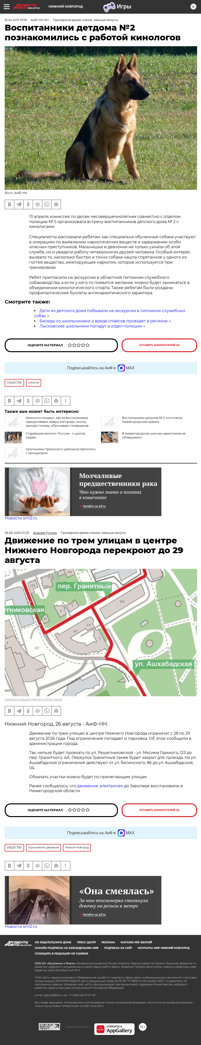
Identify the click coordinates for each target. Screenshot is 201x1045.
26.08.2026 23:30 (17, 533)
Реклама (108, 942)
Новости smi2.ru (21, 518)
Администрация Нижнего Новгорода (33, 699)
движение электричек (100, 786)
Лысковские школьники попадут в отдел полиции (90, 326)
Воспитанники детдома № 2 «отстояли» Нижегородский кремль (152, 420)
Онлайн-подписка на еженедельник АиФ (67, 948)
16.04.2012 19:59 (16, 20)
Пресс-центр (86, 942)
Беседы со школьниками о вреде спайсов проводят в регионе (103, 321)
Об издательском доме (53, 942)
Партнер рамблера (77, 1026)
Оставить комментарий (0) (159, 345)
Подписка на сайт (118, 948)
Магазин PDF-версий (136, 942)
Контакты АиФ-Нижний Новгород (163, 948)
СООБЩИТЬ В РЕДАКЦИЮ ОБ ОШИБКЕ (61, 953)
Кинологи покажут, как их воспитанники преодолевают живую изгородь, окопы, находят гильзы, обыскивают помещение (57, 421)
